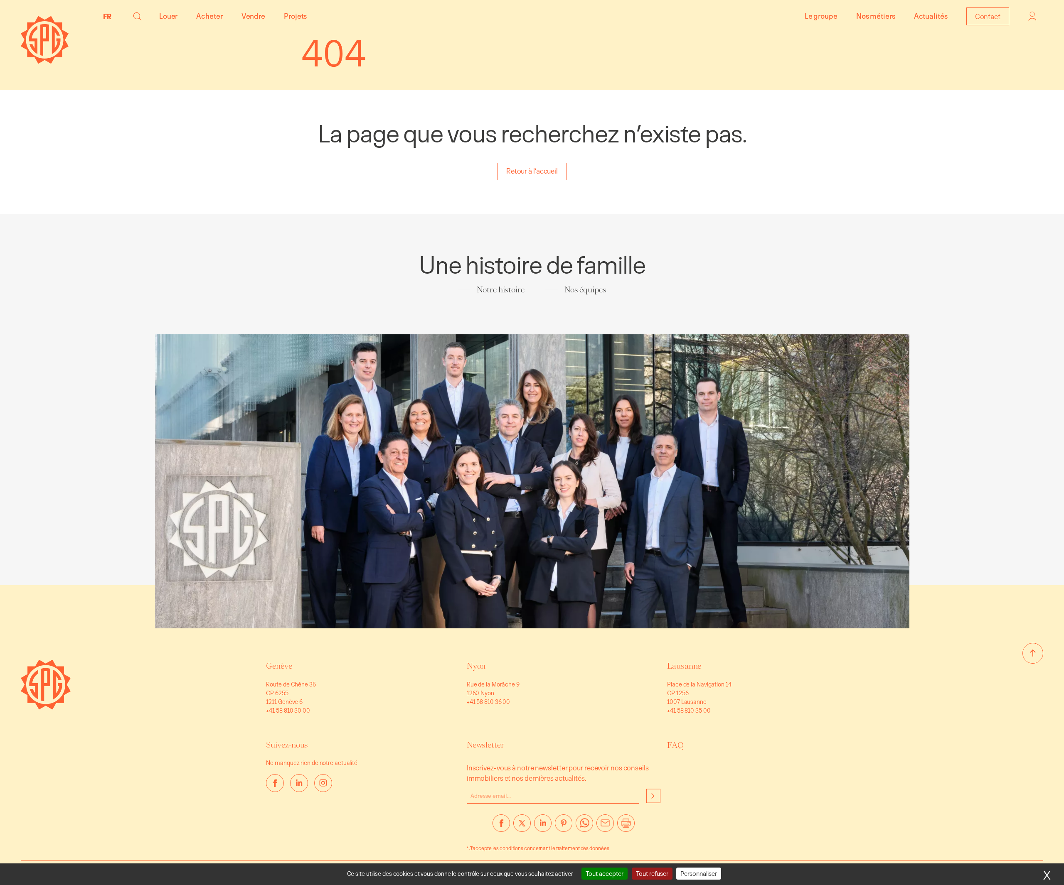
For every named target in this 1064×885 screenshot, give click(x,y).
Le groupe (821, 16)
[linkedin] (299, 783)
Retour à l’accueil (532, 171)
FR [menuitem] (107, 16)
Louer (168, 16)
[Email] (605, 826)
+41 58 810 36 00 (488, 701)
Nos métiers (875, 16)
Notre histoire (501, 289)
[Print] (626, 826)
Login (1032, 16)
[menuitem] (109, 16)
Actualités (931, 16)
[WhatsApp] (584, 826)
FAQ (675, 745)
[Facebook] (501, 826)
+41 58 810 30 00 (288, 710)
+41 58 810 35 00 (688, 710)
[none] (109, 16)
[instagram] (323, 783)
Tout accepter (604, 874)
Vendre (253, 16)
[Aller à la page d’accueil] (46, 707)
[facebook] (275, 783)
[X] (522, 826)
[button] (137, 16)
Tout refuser (652, 874)
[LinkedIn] (542, 826)
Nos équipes (585, 289)
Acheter (209, 16)
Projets (295, 16)
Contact (987, 16)
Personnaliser (698, 874)
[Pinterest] (563, 826)
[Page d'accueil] (45, 61)
